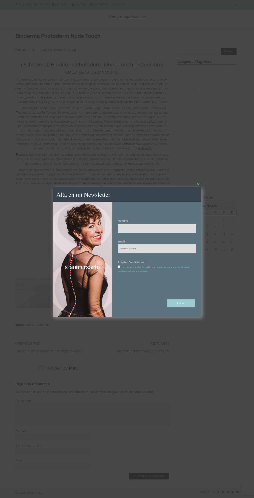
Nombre (124, 220)
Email (122, 241)
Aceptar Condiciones (132, 262)
